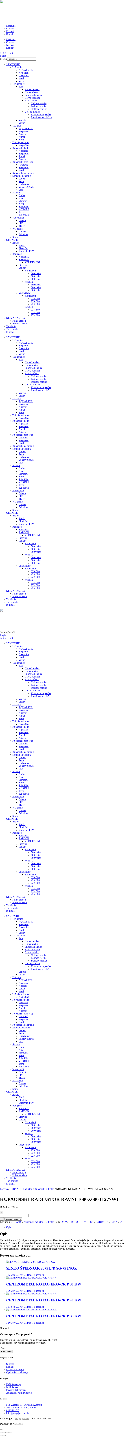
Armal (22, 137)
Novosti (10, 31)
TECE (22, 226)
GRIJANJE (12, 240)
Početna (4, 1189)
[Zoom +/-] (1, 1432)
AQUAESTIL (26, 70)
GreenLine (24, 75)
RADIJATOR (102, 1222)
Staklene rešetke (39, 109)
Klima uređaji (19, 320)
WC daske (17, 228)
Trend (21, 212)
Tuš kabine (17, 67)
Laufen (22, 178)
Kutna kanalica (32, 89)
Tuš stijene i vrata (20, 142)
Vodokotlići (18, 217)
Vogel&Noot (25, 293)
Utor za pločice (32, 111)
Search (3, 58)
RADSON (24, 259)
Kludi (21, 198)
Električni (23, 248)
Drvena (22, 231)
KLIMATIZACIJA (15, 318)
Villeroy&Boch (26, 187)
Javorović (23, 164)
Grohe (22, 195)
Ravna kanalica (32, 97)
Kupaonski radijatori (44, 1189)
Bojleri (15, 242)
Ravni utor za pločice (41, 117)
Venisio (22, 120)
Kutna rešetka (31, 92)
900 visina (36, 279)
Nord (21, 78)
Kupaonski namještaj (22, 162)
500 (77, 1222)
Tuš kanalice (18, 84)
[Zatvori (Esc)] (10, 1432)
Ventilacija (11, 326)
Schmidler (23, 206)
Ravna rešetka (32, 100)
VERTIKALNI (32, 262)
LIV (21, 223)
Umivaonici (24, 184)
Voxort (22, 81)
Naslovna (10, 25)
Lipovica (23, 265)
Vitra (21, 189)
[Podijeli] (7, 1432)
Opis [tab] (8, 1227)
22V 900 (35, 315)
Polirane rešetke (38, 106)
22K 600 (35, 301)
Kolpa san (23, 72)
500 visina (36, 273)
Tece (21, 86)
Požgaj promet (22, 1418)
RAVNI (114, 1222)
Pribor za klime (19, 323)
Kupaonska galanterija (23, 173)
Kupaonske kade (20, 148)
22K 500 (35, 298)
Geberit (22, 220)
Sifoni (15, 237)
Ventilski (29, 281)
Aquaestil (23, 150)
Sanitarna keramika (21, 176)
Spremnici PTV (26, 251)
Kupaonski (24, 256)
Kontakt (10, 34)
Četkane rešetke (38, 103)
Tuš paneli (24, 215)
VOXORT (24, 209)
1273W (63, 1222)
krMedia (18, 1423)
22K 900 (35, 304)
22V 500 (35, 309)
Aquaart (22, 134)
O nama (10, 28)
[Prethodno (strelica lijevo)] (1, 1435)
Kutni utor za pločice (41, 114)
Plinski (22, 245)
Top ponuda (12, 329)
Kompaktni (30, 270)
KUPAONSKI (87, 1222)
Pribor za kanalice (33, 95)
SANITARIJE (13, 64)
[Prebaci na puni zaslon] (4, 1432)
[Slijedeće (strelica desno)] (4, 1435)
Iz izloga (10, 332)
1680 (71, 1222)
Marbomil (23, 201)
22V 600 (35, 312)
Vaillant (22, 268)
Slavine (16, 192)
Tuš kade (16, 125)
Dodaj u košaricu (13, 1219)
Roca (21, 181)
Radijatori (17, 254)
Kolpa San (24, 145)
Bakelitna (23, 234)
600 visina (36, 276)
